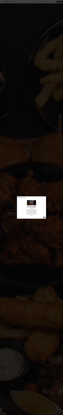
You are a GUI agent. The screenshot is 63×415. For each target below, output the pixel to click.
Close (44, 217)
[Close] (45, 197)
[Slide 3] (31, 215)
